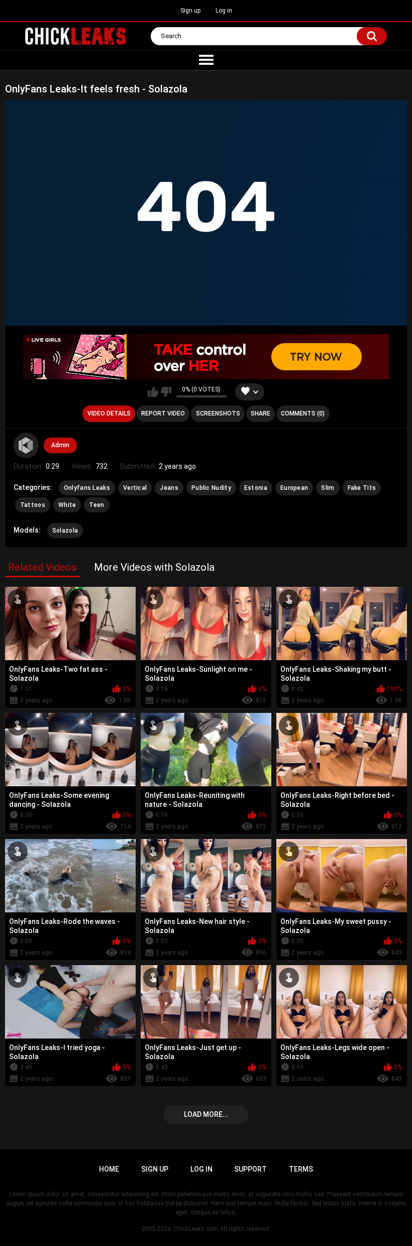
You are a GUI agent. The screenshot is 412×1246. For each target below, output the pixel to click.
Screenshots (218, 413)
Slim (327, 487)
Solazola (65, 530)
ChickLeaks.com (195, 1228)
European (294, 487)
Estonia (255, 487)
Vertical (135, 487)
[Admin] (26, 445)
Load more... (206, 1114)
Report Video (163, 413)
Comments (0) (303, 413)
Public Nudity (211, 487)
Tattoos (32, 504)
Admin (60, 445)
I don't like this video (166, 392)
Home (109, 1169)
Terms (301, 1169)
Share (260, 413)
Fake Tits (362, 487)
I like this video (153, 392)
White (67, 504)
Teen (96, 504)
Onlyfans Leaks (87, 487)
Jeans (169, 487)
